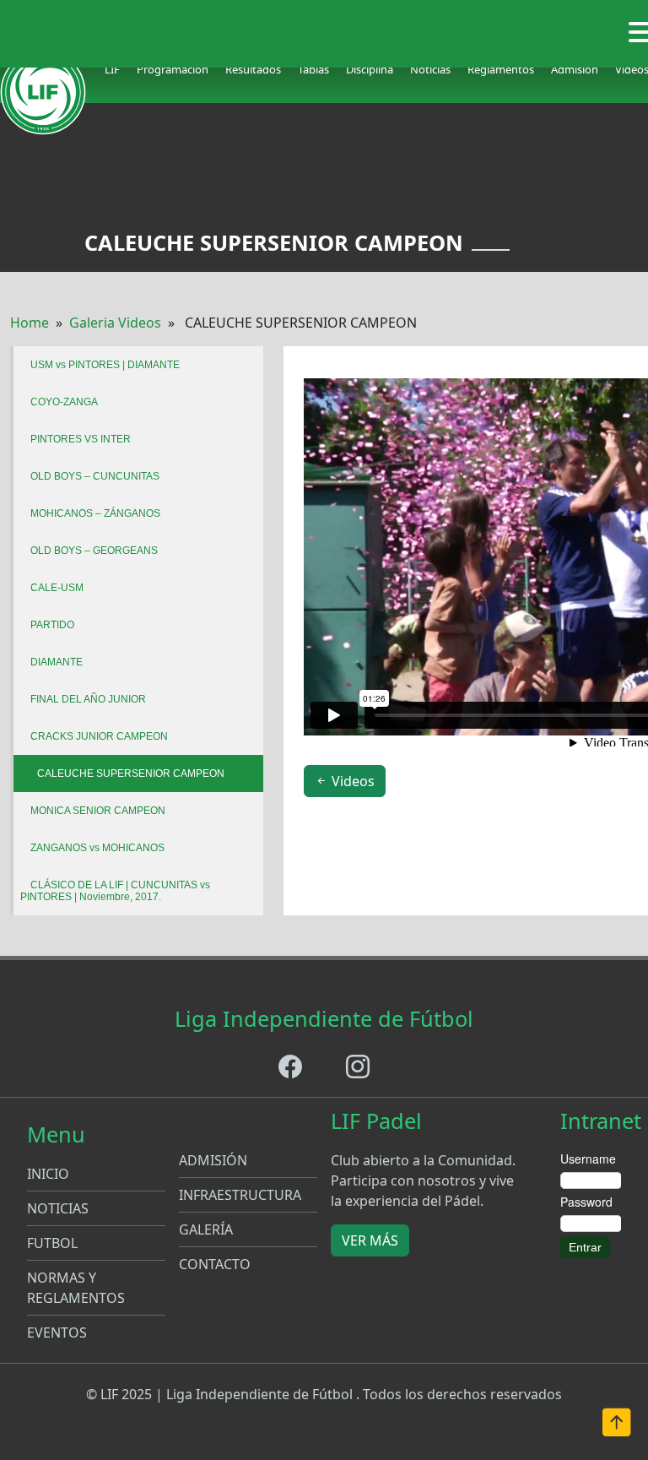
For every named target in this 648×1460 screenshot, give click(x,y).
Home (29, 322)
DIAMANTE (56, 662)
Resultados (253, 69)
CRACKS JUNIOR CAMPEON (99, 736)
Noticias (430, 69)
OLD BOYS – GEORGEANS (94, 550)
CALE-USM (57, 588)
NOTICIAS (58, 1208)
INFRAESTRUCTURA (240, 1195)
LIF (112, 69)
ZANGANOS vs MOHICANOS (97, 848)
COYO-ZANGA (64, 402)
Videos (351, 781)
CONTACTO (215, 1264)
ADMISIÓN (213, 1160)
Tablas (313, 69)
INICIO (48, 1173)
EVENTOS (57, 1332)
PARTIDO (52, 625)
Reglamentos (500, 69)
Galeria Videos (115, 322)
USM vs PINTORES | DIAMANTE (105, 365)
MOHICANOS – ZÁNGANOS (95, 513)
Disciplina (369, 69)
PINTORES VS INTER (80, 439)
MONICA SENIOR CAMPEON (97, 811)
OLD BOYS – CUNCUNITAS (94, 476)
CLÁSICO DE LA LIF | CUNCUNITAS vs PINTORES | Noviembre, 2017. (115, 891)
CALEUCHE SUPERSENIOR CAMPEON (130, 773)
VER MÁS (370, 1240)
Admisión (574, 69)
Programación (172, 69)
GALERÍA (206, 1229)
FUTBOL (52, 1243)
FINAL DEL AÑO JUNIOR (88, 699)
